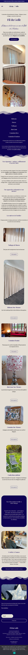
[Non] (26, 650)
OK (14, 652)
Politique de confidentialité (14, 639)
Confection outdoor (14, 475)
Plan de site (8, 637)
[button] (2, 6)
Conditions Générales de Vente (16, 637)
